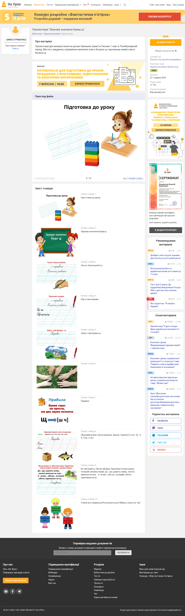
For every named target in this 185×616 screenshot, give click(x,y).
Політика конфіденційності (170, 610)
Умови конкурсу (159, 16)
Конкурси (96, 4)
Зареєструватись (16, 40)
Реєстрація (178, 4)
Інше (117, 4)
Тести (49, 4)
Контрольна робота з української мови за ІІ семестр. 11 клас (165, 271)
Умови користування (147, 610)
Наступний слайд (133, 178)
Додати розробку (166, 230)
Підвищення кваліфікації (67, 4)
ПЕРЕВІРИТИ (123, 553)
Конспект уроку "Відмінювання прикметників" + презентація (165, 345)
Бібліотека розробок (104, 572)
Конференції (54, 576)
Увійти (15, 48)
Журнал (28, 4)
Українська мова (158, 67)
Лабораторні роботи (104, 579)
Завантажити (167, 42)
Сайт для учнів (157, 4)
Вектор (52, 583)
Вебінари (52, 572)
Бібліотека (39, 4)
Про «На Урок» (10, 569)
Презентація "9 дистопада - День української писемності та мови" (164, 329)
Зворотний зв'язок (15, 580)
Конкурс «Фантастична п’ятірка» (156, 576)
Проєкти (98, 583)
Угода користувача (128, 610)
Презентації (172, 67)
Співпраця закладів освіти (16, 572)
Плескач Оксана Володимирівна (165, 59)
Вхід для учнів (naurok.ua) (152, 569)
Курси (51, 579)
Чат (86, 4)
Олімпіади (99, 590)
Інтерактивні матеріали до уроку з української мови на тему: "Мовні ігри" (164, 380)
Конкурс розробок (72, 14)
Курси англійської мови (105, 597)
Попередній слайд (44, 178)
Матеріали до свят (148, 572)
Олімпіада (107, 4)
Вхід (168, 4)
